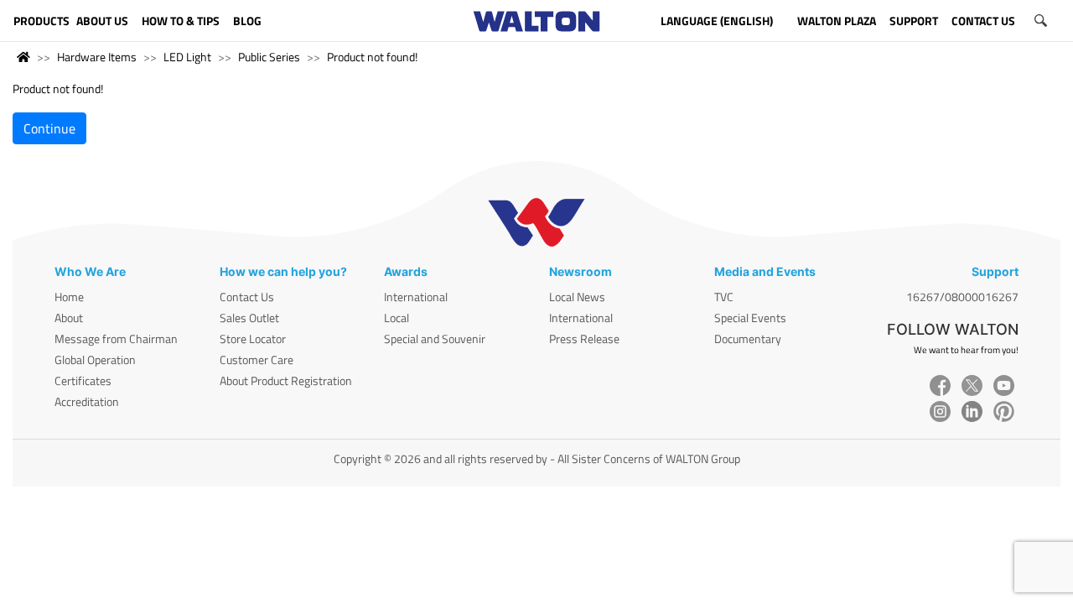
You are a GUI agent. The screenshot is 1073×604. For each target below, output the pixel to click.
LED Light (187, 56)
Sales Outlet (249, 317)
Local (396, 317)
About (68, 317)
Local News (577, 296)
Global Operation (95, 359)
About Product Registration (286, 380)
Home (69, 296)
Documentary (747, 338)
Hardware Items (97, 56)
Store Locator (253, 338)
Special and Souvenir (434, 338)
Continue (49, 128)
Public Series (269, 56)
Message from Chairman (116, 338)
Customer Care (256, 359)
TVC (723, 296)
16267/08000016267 (962, 296)
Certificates (82, 380)
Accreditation (86, 401)
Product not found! (372, 56)
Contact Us (247, 296)
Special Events (750, 317)
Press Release (584, 338)
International (416, 296)
